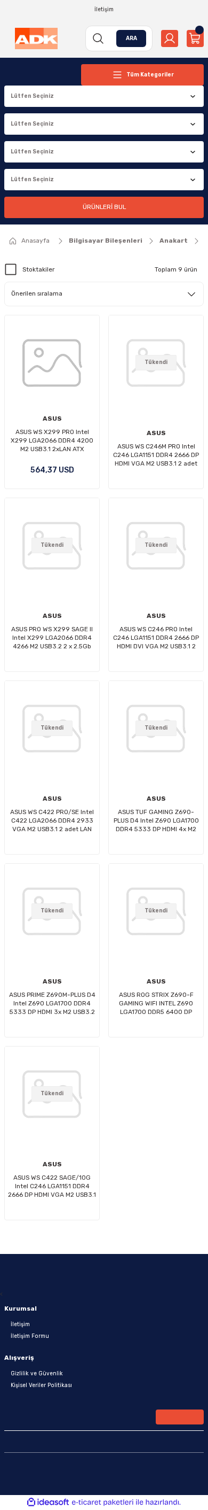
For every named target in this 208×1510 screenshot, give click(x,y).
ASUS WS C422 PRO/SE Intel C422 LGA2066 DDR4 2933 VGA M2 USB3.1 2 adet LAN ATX (52, 820)
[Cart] (195, 38)
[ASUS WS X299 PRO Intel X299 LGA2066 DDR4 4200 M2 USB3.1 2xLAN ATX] (52, 362)
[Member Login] (169, 38)
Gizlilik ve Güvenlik (37, 1373)
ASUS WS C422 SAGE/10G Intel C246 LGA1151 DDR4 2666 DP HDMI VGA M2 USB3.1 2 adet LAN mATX (52, 1186)
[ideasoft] (48, 1502)
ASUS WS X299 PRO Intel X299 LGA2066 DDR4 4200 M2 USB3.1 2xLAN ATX (52, 440)
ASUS (52, 418)
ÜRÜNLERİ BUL (104, 207)
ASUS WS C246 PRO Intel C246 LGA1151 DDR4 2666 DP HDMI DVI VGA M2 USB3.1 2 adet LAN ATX (156, 638)
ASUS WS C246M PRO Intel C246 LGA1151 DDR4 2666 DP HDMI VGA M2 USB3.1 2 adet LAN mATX (156, 455)
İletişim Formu (30, 1336)
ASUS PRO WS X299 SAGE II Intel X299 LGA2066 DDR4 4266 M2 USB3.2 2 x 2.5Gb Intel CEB (52, 638)
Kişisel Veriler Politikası (41, 1385)
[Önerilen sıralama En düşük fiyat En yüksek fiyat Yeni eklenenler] (104, 294)
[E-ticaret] (102, 1502)
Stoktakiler (38, 269)
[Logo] (36, 38)
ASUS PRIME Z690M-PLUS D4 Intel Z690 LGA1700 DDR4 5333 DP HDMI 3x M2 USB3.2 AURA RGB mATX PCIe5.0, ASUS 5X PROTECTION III (52, 1003)
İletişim (20, 1324)
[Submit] (180, 1417)
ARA (131, 38)
